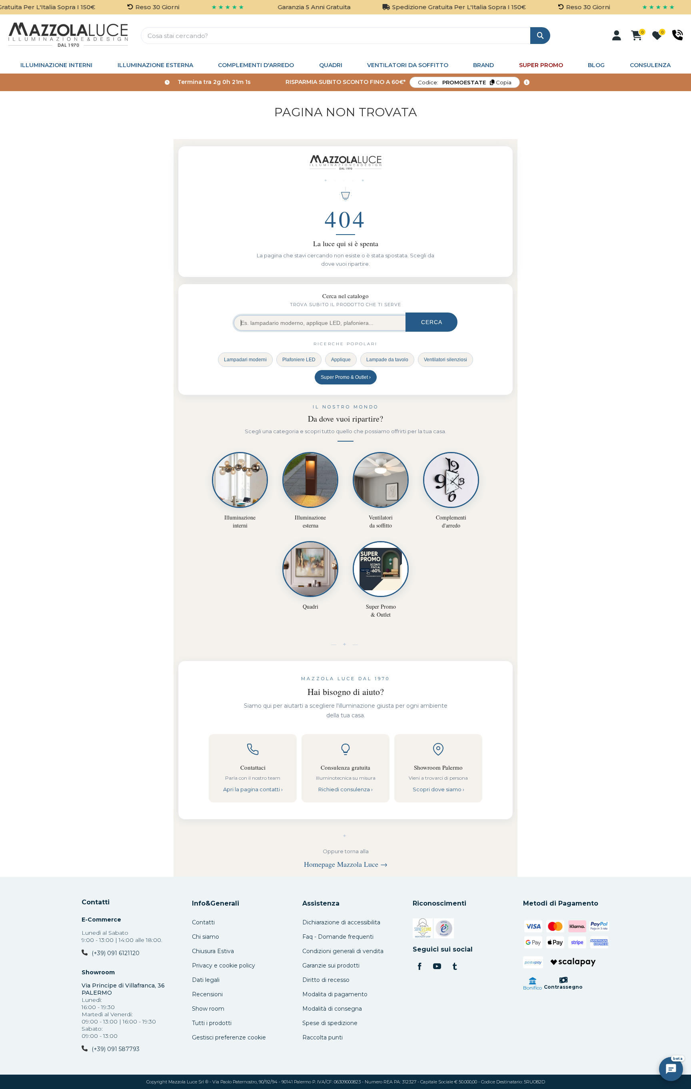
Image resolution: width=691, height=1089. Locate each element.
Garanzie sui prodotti (330, 965)
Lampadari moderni (245, 359)
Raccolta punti (322, 1037)
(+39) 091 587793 (116, 1049)
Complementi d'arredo (256, 65)
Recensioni (207, 994)
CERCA (431, 322)
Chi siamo (205, 936)
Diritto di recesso (325, 979)
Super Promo (541, 65)
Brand (483, 65)
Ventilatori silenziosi (445, 359)
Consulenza (650, 65)
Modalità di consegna (332, 1008)
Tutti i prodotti (212, 1023)
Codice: (464, 82)
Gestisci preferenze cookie (229, 1037)
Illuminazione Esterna (155, 65)
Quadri (330, 65)
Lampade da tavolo (387, 359)
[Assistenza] (677, 35)
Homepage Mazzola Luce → (345, 864)
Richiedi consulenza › (345, 789)
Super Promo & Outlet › (346, 377)
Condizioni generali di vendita (342, 951)
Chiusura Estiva (213, 951)
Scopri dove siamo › (438, 789)
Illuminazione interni (56, 65)
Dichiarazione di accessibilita (341, 922)
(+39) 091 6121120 (116, 953)
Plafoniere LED (299, 359)
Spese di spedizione (329, 1023)
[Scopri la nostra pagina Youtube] (437, 967)
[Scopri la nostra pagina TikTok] (454, 967)
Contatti (96, 902)
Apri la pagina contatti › (253, 789)
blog (596, 65)
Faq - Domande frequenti (337, 936)
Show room (208, 1008)
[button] (616, 35)
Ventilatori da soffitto (407, 65)
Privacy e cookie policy (223, 965)
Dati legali (206, 979)
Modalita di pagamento (334, 994)
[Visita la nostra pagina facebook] (419, 967)
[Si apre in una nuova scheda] (423, 929)
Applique (341, 359)
